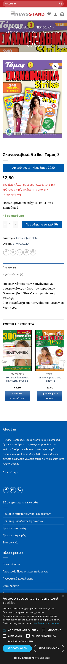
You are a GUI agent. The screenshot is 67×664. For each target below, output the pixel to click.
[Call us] (20, 490)
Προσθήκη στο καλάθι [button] (50, 396)
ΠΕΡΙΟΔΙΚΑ (43, 27)
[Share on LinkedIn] (33, 252)
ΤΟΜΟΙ (33, 32)
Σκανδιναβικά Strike (27, 238)
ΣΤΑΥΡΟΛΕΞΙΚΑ (21, 243)
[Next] (64, 369)
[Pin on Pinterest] (26, 252)
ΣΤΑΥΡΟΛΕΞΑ (15, 32)
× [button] (62, 596)
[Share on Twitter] (13, 252)
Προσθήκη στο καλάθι (41, 224)
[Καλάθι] (62, 14)
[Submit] (60, 4)
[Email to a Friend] (20, 252)
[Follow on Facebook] (6, 490)
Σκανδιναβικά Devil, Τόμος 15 (50, 379)
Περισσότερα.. (11, 472)
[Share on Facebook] (6, 252)
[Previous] (2, 369)
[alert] (33, 628)
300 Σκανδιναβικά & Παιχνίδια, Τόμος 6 (17, 379)
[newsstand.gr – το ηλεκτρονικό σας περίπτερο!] (27, 14)
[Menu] (5, 13)
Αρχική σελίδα (21, 27)
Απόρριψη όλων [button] (49, 648)
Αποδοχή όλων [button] (17, 648)
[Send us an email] (13, 490)
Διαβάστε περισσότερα (17, 396)
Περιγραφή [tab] (9, 267)
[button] (33, 658)
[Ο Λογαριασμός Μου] (55, 14)
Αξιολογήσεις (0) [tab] (13, 274)
